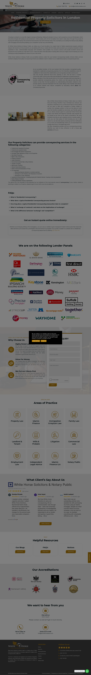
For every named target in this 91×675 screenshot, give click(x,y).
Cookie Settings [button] (36, 340)
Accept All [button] (44, 340)
